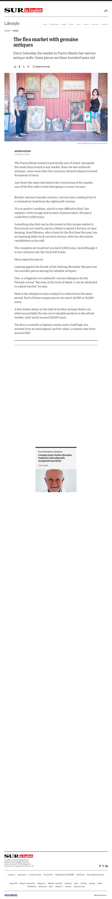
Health (63, 24)
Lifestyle (11, 23)
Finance (86, 24)
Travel (78, 24)
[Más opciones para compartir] (28, 66)
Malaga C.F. (59, 887)
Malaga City (41, 883)
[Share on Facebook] (19, 66)
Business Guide (79, 887)
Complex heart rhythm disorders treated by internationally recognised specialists (55, 458)
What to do (43, 887)
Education (95, 24)
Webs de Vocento (100, 895)
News (45, 24)
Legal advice (22, 875)
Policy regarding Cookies (95, 875)
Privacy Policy (48, 875)
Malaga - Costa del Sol (27, 883)
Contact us (11, 875)
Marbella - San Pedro (55, 883)
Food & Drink (54, 24)
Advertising (80, 875)
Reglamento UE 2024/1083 (64, 875)
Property (104, 24)
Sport (51, 887)
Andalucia (68, 883)
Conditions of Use (35, 875)
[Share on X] (23, 66)
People (71, 24)
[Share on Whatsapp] (15, 66)
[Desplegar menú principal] (106, 10)
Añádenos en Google (42, 67)
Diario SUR (13, 883)
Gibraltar (84, 883)
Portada (7, 31)
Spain (76, 883)
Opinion (68, 887)
